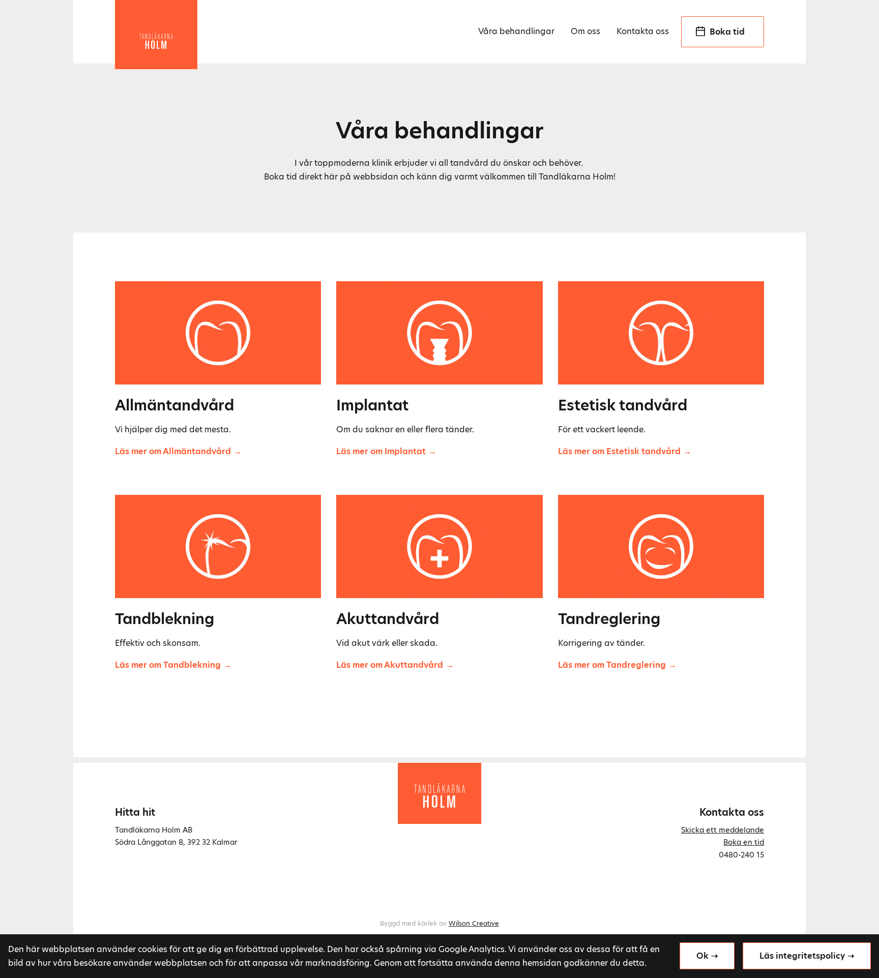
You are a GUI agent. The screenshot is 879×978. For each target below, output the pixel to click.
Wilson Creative (474, 923)
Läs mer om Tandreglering (612, 665)
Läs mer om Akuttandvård (389, 665)
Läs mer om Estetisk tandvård (619, 451)
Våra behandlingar (516, 31)
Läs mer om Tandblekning (168, 665)
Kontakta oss (643, 31)
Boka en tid (743, 842)
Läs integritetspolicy (802, 956)
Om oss (585, 31)
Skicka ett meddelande (722, 830)
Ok (702, 956)
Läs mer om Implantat (381, 451)
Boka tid (727, 32)
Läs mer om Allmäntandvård (173, 451)
